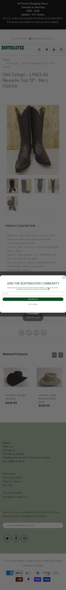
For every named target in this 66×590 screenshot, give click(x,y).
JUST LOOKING (33, 304)
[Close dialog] (64, 277)
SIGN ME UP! (33, 299)
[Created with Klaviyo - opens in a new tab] (33, 314)
